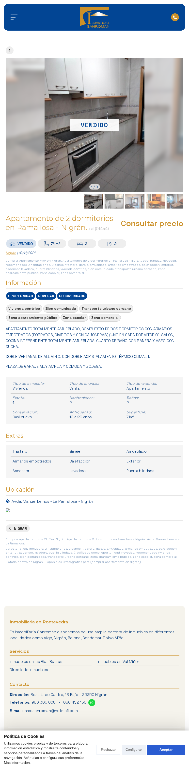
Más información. (17, 763)
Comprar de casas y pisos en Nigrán (10, 50)
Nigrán (11, 253)
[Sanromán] (94, 17)
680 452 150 (74, 702)
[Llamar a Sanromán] (175, 17)
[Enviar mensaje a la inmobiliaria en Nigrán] (91, 702)
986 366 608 (44, 702)
